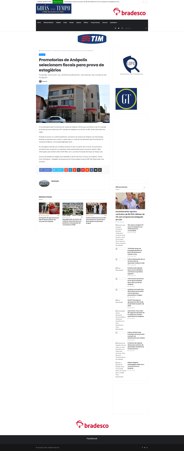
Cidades (58, 22)
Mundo (71, 22)
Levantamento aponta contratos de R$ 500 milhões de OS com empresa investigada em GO (91, 1)
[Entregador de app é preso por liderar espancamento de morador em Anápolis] (49, 208)
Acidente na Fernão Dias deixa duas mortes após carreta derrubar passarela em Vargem (136, 292)
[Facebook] (122, 28)
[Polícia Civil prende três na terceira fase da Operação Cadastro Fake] (121, 262)
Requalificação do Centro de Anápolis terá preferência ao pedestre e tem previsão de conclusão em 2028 (71, 222)
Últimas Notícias (48, 22)
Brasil (65, 22)
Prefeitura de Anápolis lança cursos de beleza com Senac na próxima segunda (135, 271)
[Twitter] (118, 28)
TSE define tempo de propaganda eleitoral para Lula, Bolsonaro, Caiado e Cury (135, 251)
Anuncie (104, 22)
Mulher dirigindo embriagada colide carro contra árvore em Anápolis (136, 365)
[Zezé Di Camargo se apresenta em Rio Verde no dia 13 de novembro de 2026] (121, 302)
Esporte (78, 22)
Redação (44, 81)
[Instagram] (115, 28)
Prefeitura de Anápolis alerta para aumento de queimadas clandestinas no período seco (136, 346)
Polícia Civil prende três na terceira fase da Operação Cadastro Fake (136, 261)
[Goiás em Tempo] (53, 9)
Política (86, 22)
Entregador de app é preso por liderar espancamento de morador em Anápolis (49, 219)
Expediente (113, 22)
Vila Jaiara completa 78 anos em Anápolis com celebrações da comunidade (135, 228)
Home (39, 22)
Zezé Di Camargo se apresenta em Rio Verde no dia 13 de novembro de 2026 (136, 303)
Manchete (48, 50)
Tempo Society (95, 22)
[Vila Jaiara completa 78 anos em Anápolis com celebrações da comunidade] (121, 235)
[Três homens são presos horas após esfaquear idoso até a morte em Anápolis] (121, 281)
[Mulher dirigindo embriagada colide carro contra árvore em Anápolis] (121, 370)
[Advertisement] (130, 148)
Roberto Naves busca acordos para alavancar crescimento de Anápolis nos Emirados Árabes (96, 220)
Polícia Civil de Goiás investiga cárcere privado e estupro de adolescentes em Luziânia (136, 335)
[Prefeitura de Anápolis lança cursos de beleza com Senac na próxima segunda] (121, 270)
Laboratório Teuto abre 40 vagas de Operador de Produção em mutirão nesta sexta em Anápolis (136, 313)
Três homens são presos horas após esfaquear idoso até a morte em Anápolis (136, 281)
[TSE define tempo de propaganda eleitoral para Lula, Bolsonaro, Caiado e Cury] (121, 251)
